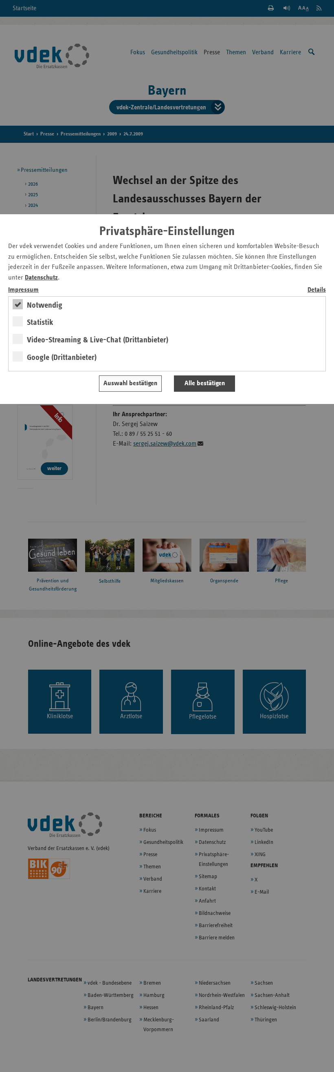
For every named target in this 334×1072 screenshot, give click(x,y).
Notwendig (44, 305)
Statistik (40, 322)
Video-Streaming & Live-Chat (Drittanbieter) (97, 340)
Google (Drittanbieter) (62, 357)
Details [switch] (317, 289)
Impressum (23, 289)
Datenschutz (41, 277)
